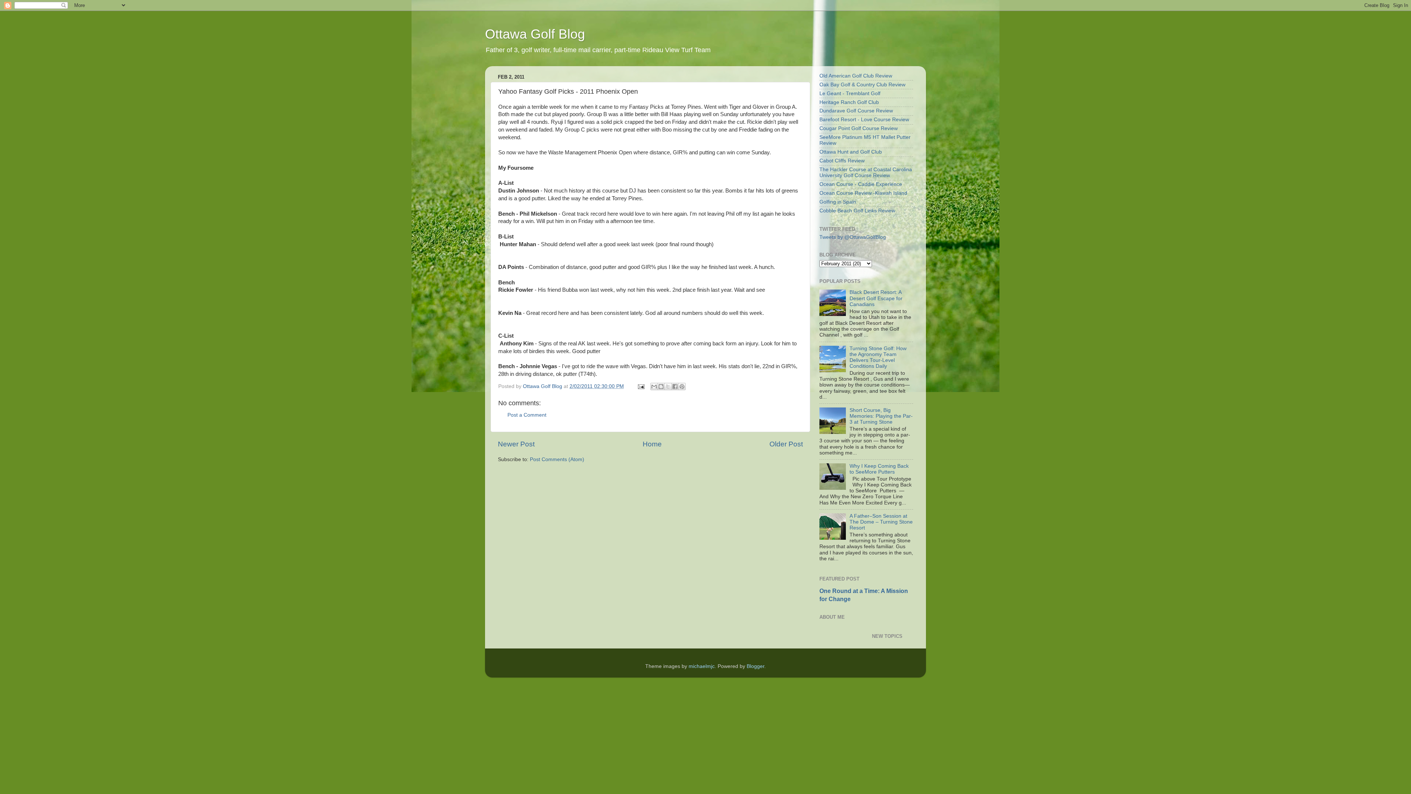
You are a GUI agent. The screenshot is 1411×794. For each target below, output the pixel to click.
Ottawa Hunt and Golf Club (850, 152)
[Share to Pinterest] (682, 386)
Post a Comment (526, 415)
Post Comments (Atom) (557, 459)
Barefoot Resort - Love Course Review (864, 119)
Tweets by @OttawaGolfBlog (852, 237)
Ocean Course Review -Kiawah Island (863, 193)
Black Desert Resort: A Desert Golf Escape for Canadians (876, 298)
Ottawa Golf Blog (535, 34)
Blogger (755, 666)
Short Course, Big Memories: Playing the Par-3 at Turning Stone (881, 416)
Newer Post (516, 444)
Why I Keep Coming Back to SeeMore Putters (879, 469)
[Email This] (654, 386)
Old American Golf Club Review (855, 76)
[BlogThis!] (661, 386)
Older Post (786, 444)
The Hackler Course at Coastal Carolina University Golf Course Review (865, 172)
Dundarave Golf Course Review (856, 111)
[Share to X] (668, 386)
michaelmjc (702, 666)
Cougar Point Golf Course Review (858, 128)
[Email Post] (640, 386)
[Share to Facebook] (675, 386)
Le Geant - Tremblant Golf (849, 93)
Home (652, 444)
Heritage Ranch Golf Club (849, 102)
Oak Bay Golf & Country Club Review (862, 84)
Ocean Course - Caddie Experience (860, 184)
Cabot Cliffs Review (842, 161)
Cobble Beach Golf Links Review (857, 210)
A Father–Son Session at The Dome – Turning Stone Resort (881, 522)
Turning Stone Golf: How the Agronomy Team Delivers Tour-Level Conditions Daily (878, 357)
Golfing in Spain (837, 202)
